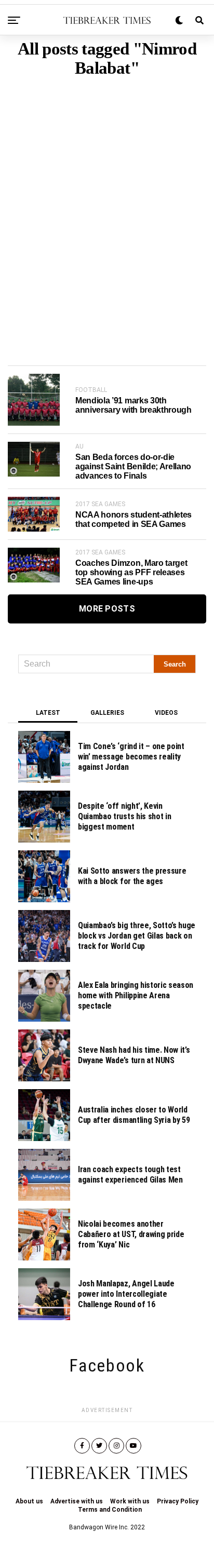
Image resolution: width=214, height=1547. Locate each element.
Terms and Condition (110, 1509)
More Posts (107, 609)
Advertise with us (76, 1501)
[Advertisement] (107, 206)
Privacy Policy (177, 1501)
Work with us (130, 1501)
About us (29, 1501)
